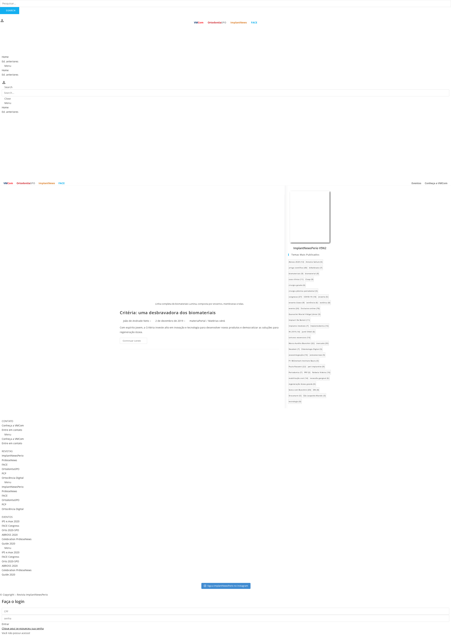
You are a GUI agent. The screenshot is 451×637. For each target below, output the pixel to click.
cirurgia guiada (297, 285)
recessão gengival (319, 378)
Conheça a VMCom (436, 183)
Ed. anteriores (10, 61)
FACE (254, 22)
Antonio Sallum (314, 262)
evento (294, 308)
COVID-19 (310, 297)
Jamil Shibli (308, 331)
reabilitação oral (298, 378)
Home (5, 57)
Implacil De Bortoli (299, 320)
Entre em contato (12, 430)
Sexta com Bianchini (300, 390)
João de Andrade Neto (136, 320)
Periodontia (295, 372)
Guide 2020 (8, 543)
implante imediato (298, 326)
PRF (307, 372)
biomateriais (296, 273)
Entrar (5, 624)
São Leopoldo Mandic (314, 395)
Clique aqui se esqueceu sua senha (23, 628)
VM (198, 22)
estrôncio (312, 302)
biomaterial (312, 273)
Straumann (295, 395)
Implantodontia (319, 326)
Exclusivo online (310, 308)
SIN (316, 390)
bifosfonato (315, 267)
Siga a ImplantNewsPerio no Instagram (227, 585)
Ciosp (309, 279)
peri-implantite (316, 366)
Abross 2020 (296, 262)
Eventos (416, 183)
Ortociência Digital (13, 477)
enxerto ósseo (297, 302)
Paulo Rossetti (297, 366)
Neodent (294, 349)
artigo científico (298, 267)
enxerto (323, 297)
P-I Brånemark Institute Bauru (304, 360)
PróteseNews (9, 460)
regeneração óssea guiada (302, 384)
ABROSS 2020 (10, 534)
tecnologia (295, 401)
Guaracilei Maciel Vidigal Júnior (304, 314)
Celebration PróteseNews (17, 539)
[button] (225, 66)
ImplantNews (238, 22)
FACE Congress (10, 525)
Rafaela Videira (321, 372)
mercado (322, 343)
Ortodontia (217, 22)
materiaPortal (198, 320)
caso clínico (296, 279)
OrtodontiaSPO (10, 469)
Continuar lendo (132, 340)
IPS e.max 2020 (10, 521)
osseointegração (298, 355)
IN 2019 (294, 331)
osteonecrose (317, 355)
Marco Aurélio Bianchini (301, 343)
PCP (4, 473)
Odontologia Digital (311, 349)
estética (325, 302)
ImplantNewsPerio (12, 455)
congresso (295, 297)
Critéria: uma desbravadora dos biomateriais (168, 312)
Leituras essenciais (299, 337)
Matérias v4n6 (216, 320)
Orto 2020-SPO (10, 530)
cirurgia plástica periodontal (303, 291)
